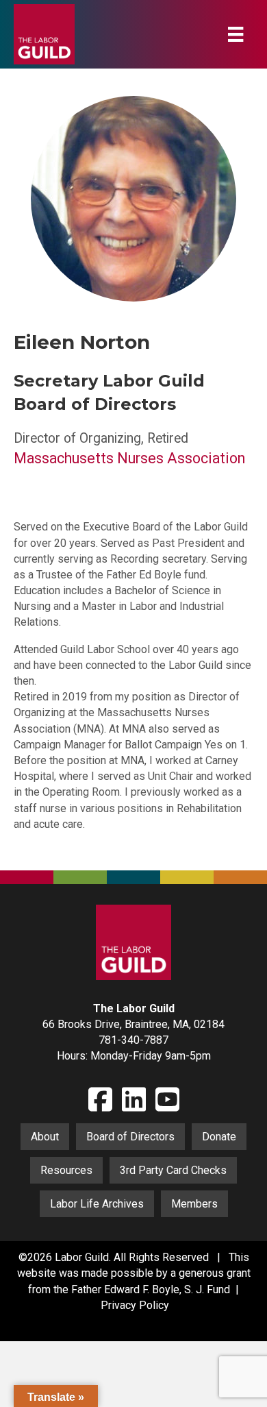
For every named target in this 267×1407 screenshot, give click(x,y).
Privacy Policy (135, 1305)
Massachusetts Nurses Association (129, 458)
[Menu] (235, 34)
